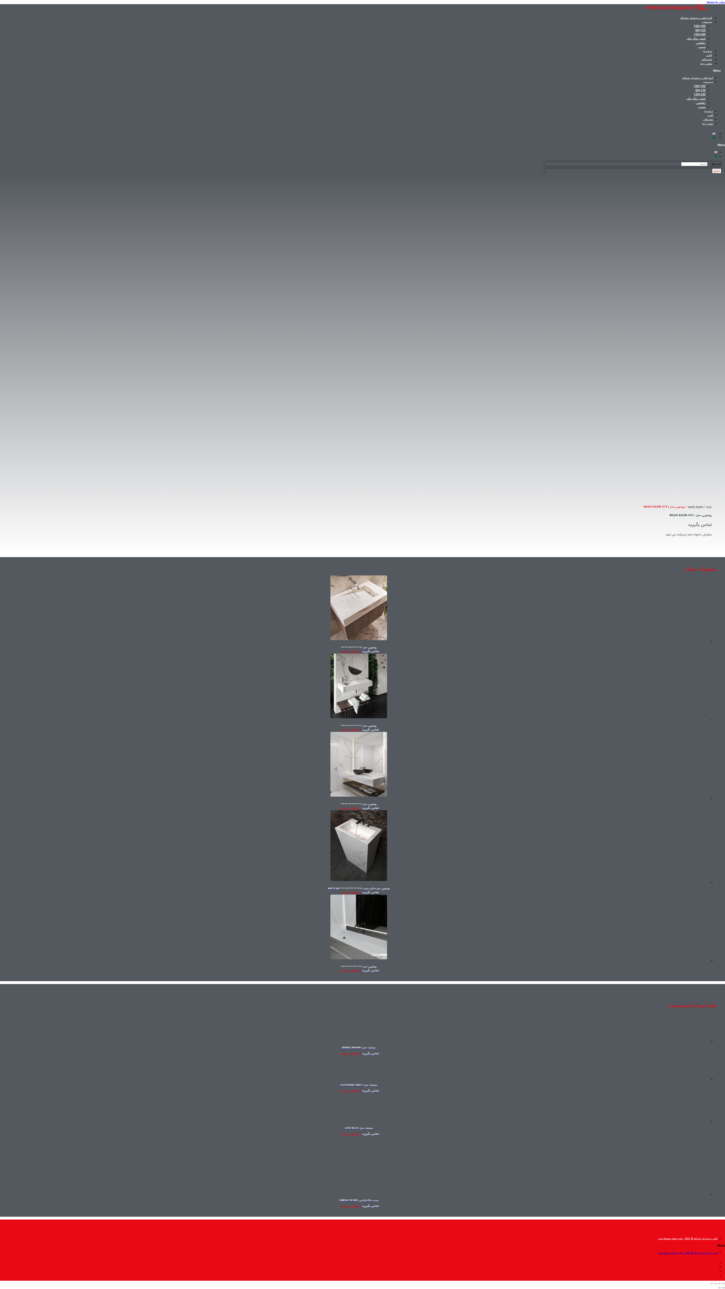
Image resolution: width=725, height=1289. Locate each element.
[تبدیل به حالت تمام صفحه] (719, 1283)
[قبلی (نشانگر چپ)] (723, 1287)
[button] (582, 71)
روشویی (701, 43)
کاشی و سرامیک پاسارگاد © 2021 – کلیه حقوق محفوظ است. (687, 1238)
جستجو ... (714, 164)
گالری (709, 55)
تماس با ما (706, 64)
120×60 (700, 30)
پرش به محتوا (716, 2)
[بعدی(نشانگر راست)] (719, 1287)
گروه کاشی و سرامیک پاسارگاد (696, 18)
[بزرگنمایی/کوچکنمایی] (723, 1283)
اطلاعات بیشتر (349, 651)
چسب (702, 47)
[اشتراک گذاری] (715, 1283)
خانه (709, 507)
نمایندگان (707, 60)
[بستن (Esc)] (711, 1283)
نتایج (717, 171)
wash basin (695, 507)
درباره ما (707, 51)
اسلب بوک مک (696, 39)
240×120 (700, 35)
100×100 (700, 26)
